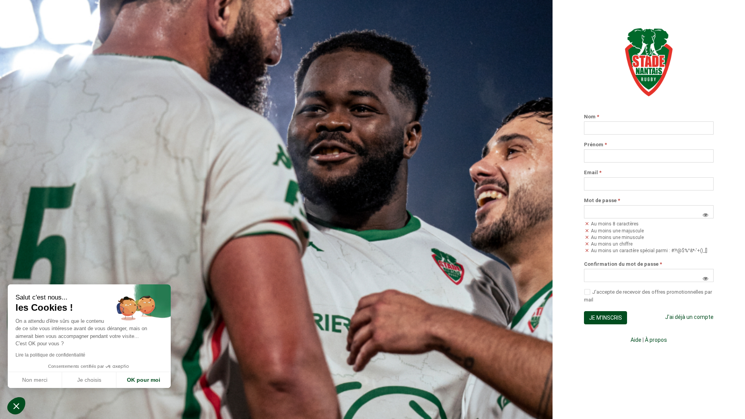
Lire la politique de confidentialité (50, 355)
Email (592, 172)
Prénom (595, 144)
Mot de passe (602, 200)
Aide (636, 340)
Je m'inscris (605, 318)
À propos (656, 340)
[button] (705, 215)
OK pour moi (143, 380)
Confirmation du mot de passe (623, 264)
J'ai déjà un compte (689, 317)
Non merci (34, 380)
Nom (591, 116)
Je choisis (89, 380)
